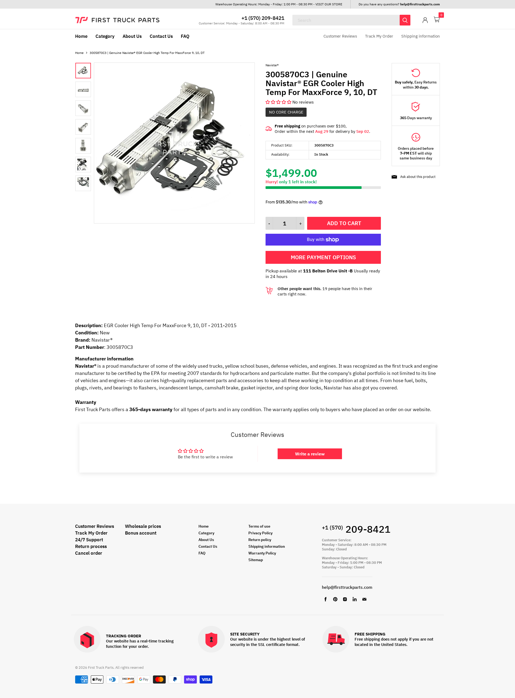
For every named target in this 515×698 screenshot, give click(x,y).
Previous (80, 136)
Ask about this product (418, 176)
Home (81, 36)
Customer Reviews (340, 36)
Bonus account (140, 533)
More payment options (323, 257)
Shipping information (420, 36)
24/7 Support (89, 540)
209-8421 (356, 529)
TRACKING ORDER (123, 636)
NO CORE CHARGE (286, 112)
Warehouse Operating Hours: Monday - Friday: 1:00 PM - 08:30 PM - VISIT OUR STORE (278, 4)
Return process (91, 546)
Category (105, 36)
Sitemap (255, 559)
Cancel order (88, 553)
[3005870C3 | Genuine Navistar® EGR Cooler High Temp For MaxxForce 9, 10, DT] (174, 222)
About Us (132, 36)
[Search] (405, 20)
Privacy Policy (260, 533)
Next (85, 136)
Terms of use (259, 526)
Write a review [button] (310, 453)
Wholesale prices (143, 526)
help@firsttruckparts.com (347, 587)
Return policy (259, 539)
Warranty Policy (262, 553)
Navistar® (272, 65)
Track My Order (379, 36)
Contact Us (161, 36)
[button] (279, 102)
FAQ (185, 36)
